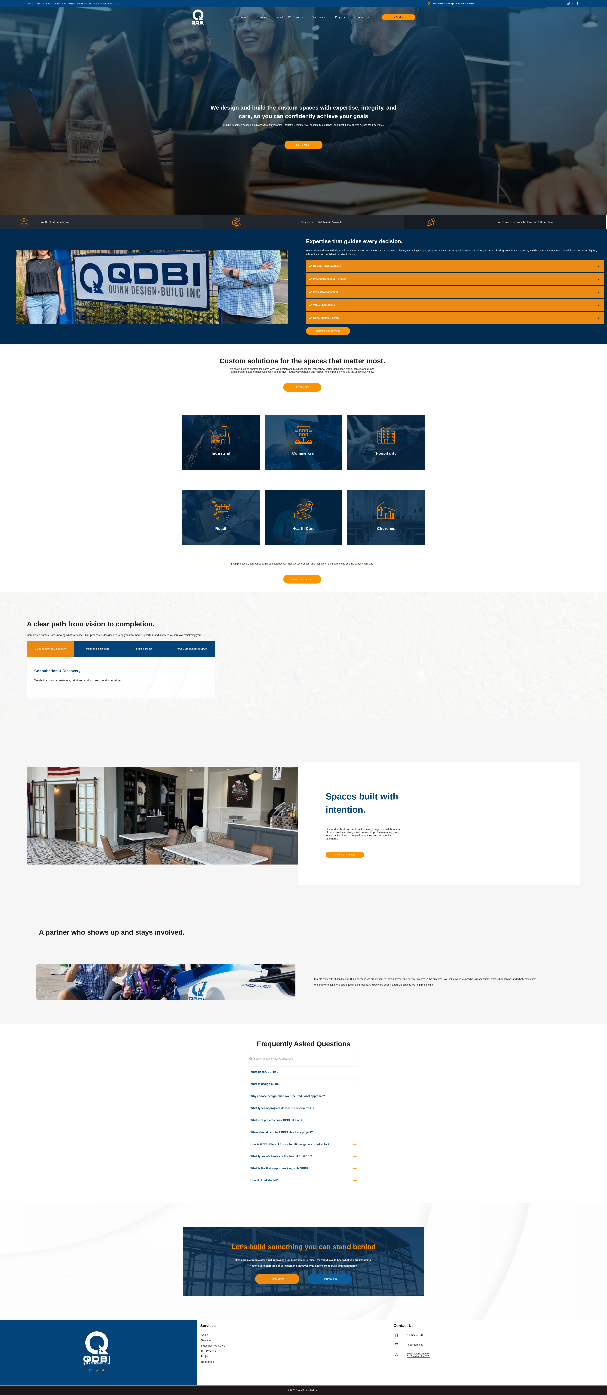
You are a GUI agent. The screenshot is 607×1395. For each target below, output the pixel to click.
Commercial (303, 453)
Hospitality (386, 453)
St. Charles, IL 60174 (418, 1356)
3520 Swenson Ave (418, 1353)
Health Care (303, 528)
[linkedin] (573, 3)
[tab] (50, 649)
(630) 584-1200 (415, 1335)
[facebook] (578, 3)
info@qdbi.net (415, 1344)
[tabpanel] (121, 677)
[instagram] (568, 3)
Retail (220, 528)
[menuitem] (245, 17)
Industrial (221, 453)
